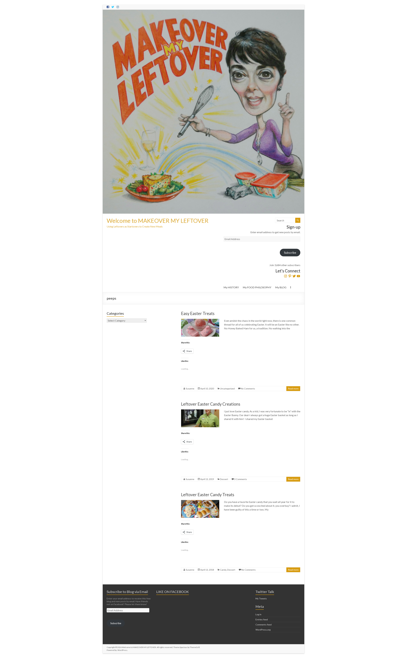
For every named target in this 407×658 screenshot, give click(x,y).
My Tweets (261, 598)
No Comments (248, 388)
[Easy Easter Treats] (200, 320)
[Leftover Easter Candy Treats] (200, 501)
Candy (223, 569)
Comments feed (263, 624)
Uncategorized (227, 388)
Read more (293, 388)
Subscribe (290, 252)
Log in (258, 614)
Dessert (224, 479)
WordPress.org (263, 629)
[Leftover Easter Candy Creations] (200, 410)
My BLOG (280, 287)
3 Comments (240, 479)
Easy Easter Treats (197, 313)
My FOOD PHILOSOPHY (257, 287)
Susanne (190, 388)
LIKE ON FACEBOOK (172, 591)
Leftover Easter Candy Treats (207, 494)
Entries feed (261, 619)
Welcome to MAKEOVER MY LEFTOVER (157, 220)
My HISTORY (231, 287)
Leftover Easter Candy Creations (210, 404)
